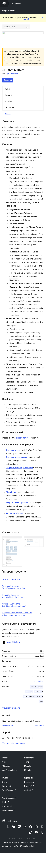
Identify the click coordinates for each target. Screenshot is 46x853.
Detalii (7, 89)
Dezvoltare (9, 107)
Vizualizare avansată (11, 708)
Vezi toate (39, 725)
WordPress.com (10, 798)
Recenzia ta (7, 725)
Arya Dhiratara (11, 74)
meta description (37, 687)
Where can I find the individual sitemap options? (14, 605)
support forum (22, 438)
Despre (5, 758)
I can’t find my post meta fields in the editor (12, 596)
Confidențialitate (9, 770)
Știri (4, 762)
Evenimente (29, 782)
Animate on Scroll (14, 513)
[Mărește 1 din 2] (19, 539)
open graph (39, 691)
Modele (27, 770)
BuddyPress (8, 810)
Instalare (8, 101)
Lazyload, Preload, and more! (19, 467)
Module (27, 766)
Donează (29, 786)
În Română (12, 821)
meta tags (29, 691)
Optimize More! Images (16, 457)
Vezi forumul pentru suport (13, 743)
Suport (7, 113)
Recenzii (8, 95)
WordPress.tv (9, 790)
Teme (26, 762)
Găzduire (6, 766)
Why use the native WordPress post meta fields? (14, 587)
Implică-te (28, 778)
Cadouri (28, 790)
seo (41, 701)
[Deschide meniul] (42, 3)
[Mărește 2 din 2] (40, 539)
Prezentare (29, 758)
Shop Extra (11, 492)
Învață (5, 778)
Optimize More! (13, 450)
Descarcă (8, 80)
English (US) (39, 681)
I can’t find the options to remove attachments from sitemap (17, 614)
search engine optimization (33, 696)
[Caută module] (27, 26)
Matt (5, 802)
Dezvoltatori (7, 786)
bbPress (7, 806)
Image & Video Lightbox (17, 503)
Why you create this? (11, 579)
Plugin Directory (8, 11)
